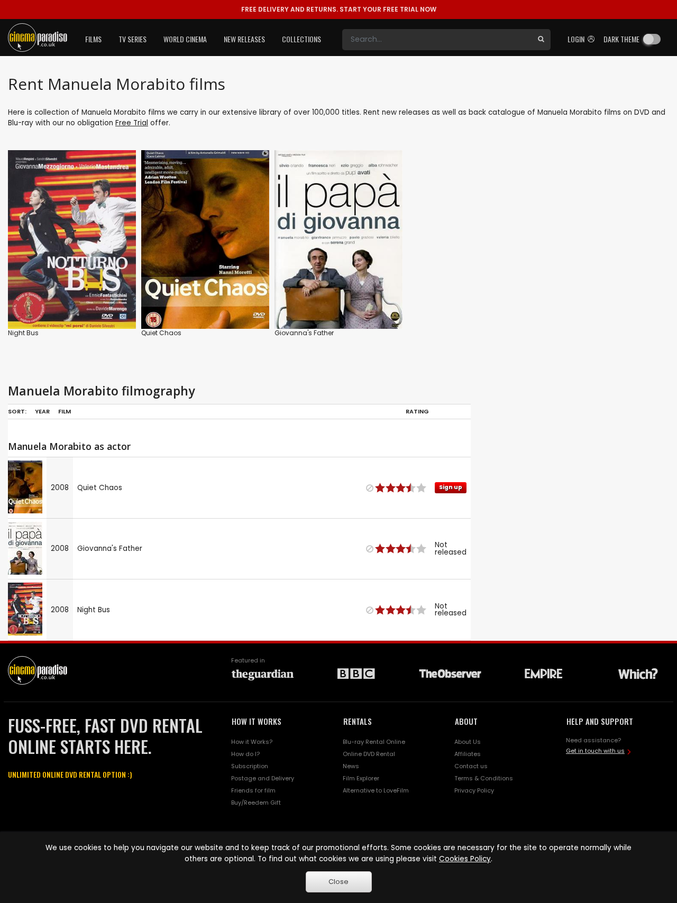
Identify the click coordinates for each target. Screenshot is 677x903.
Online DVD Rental (369, 754)
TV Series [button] (132, 38)
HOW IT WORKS (256, 721)
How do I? (245, 754)
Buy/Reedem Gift (256, 802)
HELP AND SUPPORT (599, 721)
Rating (417, 411)
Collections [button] (301, 38)
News (351, 766)
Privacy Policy (474, 790)
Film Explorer (361, 778)
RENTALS (357, 721)
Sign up (205, 299)
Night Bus (23, 332)
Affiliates (467, 754)
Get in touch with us (595, 751)
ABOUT (466, 721)
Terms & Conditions (483, 778)
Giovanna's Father (304, 332)
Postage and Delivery (262, 778)
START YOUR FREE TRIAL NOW (338, 9)
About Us (467, 742)
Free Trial (131, 123)
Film (64, 411)
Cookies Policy (465, 859)
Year (42, 411)
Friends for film (253, 790)
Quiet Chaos (161, 332)
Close (338, 881)
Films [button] (93, 38)
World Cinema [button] (185, 38)
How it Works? (251, 742)
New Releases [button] (244, 38)
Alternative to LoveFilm (376, 790)
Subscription (249, 766)
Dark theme (621, 38)
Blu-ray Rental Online (374, 742)
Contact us (471, 766)
